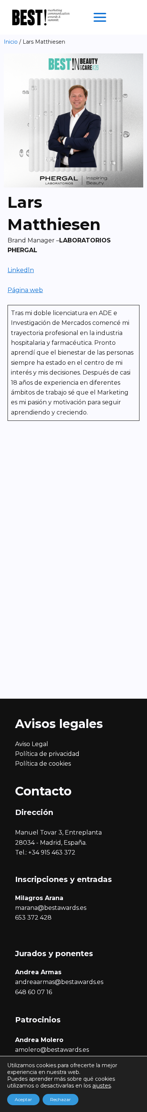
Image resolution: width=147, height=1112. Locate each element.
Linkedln (21, 270)
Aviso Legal (31, 744)
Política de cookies (43, 763)
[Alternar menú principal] (100, 17)
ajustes (101, 1085)
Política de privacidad (47, 753)
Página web (25, 290)
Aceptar (23, 1099)
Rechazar (60, 1099)
